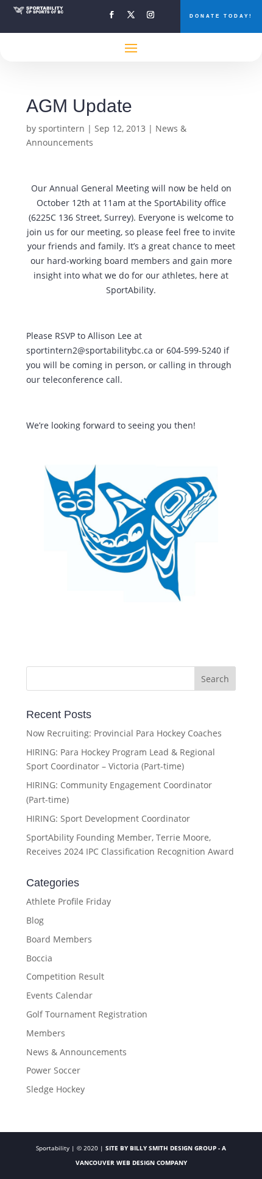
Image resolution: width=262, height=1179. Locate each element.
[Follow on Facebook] (111, 14)
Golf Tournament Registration (86, 1014)
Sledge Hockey (55, 1089)
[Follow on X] (131, 14)
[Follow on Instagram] (150, 14)
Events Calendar (59, 995)
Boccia (39, 958)
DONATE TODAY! (221, 16)
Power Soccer (53, 1070)
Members (45, 1033)
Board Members (59, 939)
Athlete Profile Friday (68, 901)
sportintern (61, 128)
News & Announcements (76, 1052)
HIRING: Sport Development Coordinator (108, 818)
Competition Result (65, 976)
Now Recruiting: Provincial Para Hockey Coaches (124, 733)
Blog (35, 920)
